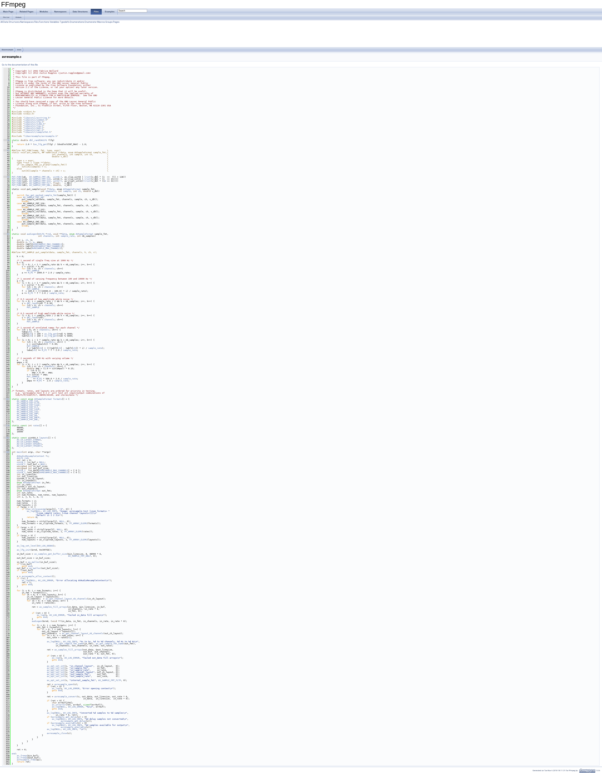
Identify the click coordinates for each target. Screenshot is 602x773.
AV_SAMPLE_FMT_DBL (40, 185)
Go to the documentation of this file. (20, 64)
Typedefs (64, 22)
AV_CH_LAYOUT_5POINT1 (29, 444)
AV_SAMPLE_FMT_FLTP (28, 403)
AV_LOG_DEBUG (45, 546)
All (1, 22)
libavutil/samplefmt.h (37, 132)
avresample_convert (65, 696)
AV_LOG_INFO (50, 511)
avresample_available (64, 723)
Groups (109, 22)
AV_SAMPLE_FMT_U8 (39, 177)
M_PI (30, 273)
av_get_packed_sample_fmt (42, 195)
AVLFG (44, 140)
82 (6, 234)
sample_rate (67, 236)
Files (36, 22)
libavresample (7, 50)
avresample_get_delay (64, 717)
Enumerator (91, 22)
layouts (43, 438)
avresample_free (26, 760)
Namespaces (27, 22)
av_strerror (59, 705)
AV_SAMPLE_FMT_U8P (27, 413)
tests (19, 50)
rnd (49, 234)
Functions (44, 22)
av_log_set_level (27, 546)
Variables (54, 22)
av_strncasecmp (37, 509)
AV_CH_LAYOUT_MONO (27, 442)
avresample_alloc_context (37, 576)
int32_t (57, 181)
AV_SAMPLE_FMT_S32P (28, 409)
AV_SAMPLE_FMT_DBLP (28, 417)
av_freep (22, 756)
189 (6, 452)
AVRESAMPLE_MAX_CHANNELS (47, 244)
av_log (30, 511)
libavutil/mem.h (33, 128)
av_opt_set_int (55, 666)
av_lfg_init (24, 550)
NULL (41, 462)
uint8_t (57, 177)
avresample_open (63, 684)
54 (6, 177)
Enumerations (77, 22)
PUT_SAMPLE (33, 270)
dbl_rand (34, 140)
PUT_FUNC (17, 177)
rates (36, 425)
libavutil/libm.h (34, 124)
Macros (101, 22)
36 (6, 140)
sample (67, 191)
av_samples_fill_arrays (53, 607)
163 (6, 399)
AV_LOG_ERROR (45, 580)
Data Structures (11, 22)
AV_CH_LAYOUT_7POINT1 (29, 446)
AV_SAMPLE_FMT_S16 (40, 179)
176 (6, 425)
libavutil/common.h (35, 120)
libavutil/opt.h (33, 130)
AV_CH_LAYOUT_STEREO (29, 440)
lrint (87, 177)
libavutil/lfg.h (33, 122)
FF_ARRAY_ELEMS (78, 523)
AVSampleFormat (72, 189)
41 (6, 150)
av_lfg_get (40, 144)
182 (6, 438)
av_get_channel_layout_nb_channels (66, 599)
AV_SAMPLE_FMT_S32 (40, 181)
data (51, 189)
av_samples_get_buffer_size (50, 554)
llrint (87, 181)
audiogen (32, 234)
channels (51, 191)
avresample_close (57, 733)
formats (57, 399)
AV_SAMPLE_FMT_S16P (28, 405)
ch (79, 191)
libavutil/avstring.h (36, 118)
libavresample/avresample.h (40, 136)
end (30, 566)
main (19, 452)
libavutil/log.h (33, 126)
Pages (116, 22)
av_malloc (33, 562)
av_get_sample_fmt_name (69, 643)
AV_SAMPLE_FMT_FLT (40, 183)
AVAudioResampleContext (30, 456)
